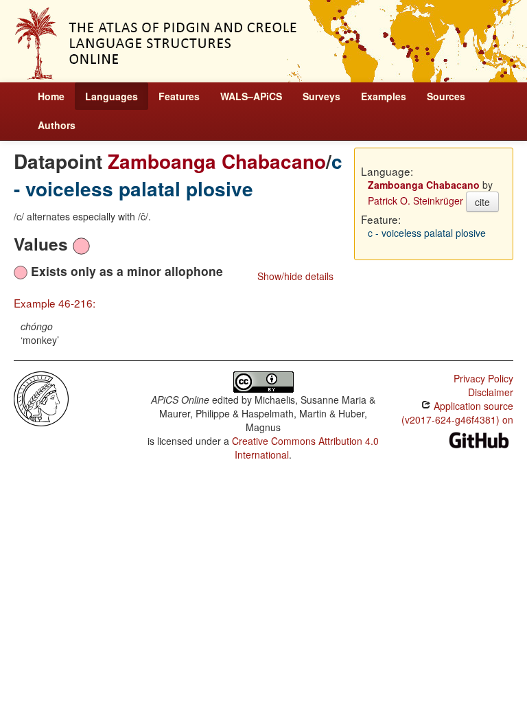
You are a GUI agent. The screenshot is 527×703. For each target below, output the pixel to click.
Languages (111, 96)
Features (179, 96)
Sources (446, 96)
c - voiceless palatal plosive (178, 175)
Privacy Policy (483, 378)
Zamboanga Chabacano (217, 161)
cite (482, 202)
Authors (56, 125)
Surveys (321, 96)
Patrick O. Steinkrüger (415, 200)
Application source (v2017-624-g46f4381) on (457, 412)
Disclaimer (490, 392)
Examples (383, 96)
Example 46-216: (54, 302)
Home (51, 96)
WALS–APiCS (251, 96)
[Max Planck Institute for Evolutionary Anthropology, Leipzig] (41, 397)
